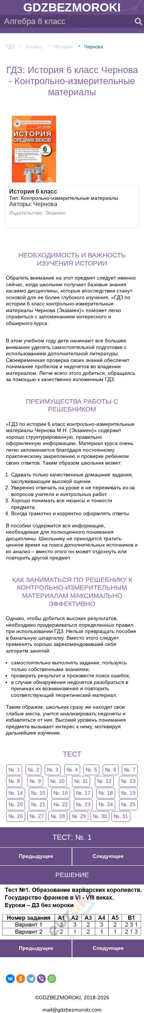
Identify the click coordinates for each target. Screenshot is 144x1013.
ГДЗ (10, 46)
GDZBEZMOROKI (72, 7)
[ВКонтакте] (10, 978)
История (63, 46)
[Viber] (41, 978)
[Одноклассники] (20, 978)
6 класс (34, 46)
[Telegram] (31, 978)
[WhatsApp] (51, 978)
